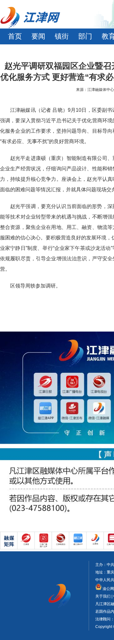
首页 (15, 36)
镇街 (62, 36)
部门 (85, 36)
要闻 (38, 36)
